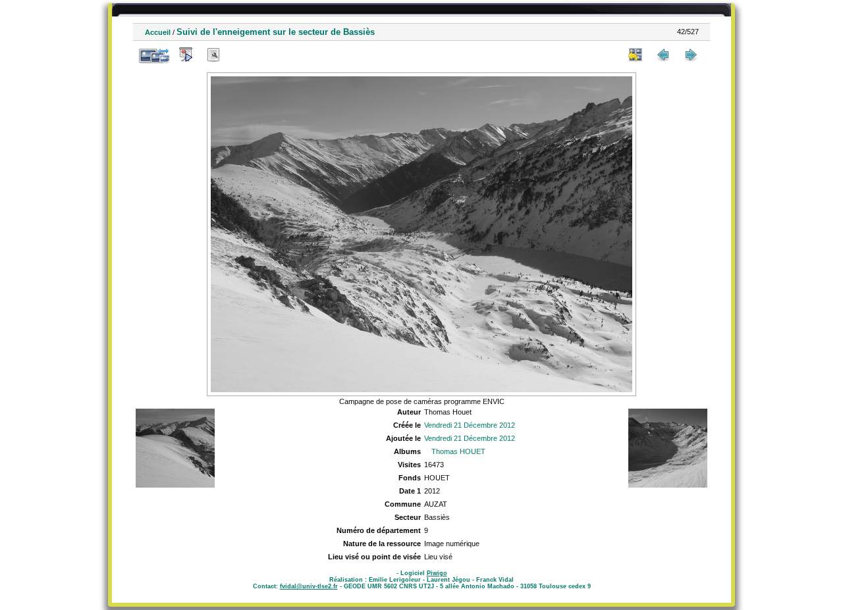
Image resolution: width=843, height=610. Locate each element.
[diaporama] (186, 54)
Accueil (158, 32)
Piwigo (437, 573)
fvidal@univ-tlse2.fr (309, 586)
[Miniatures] (635, 54)
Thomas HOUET (458, 451)
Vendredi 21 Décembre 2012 (469, 425)
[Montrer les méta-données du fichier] (213, 54)
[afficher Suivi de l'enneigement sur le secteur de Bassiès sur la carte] (241, 54)
